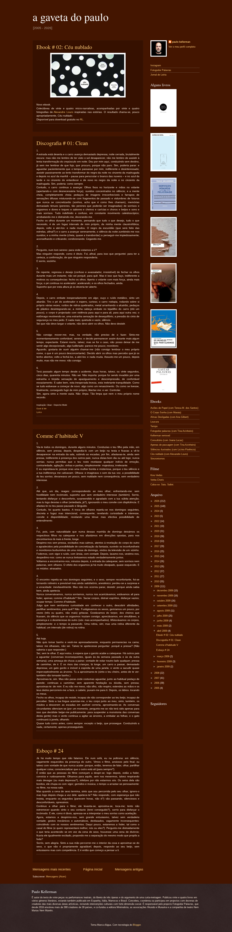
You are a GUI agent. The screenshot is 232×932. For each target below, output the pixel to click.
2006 (157, 683)
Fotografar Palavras (160, 70)
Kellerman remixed (160, 435)
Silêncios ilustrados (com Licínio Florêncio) (173, 449)
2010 (157, 581)
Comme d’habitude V (59, 435)
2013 (157, 566)
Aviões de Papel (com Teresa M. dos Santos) (174, 408)
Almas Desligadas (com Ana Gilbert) (169, 417)
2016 (157, 551)
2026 (157, 501)
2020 (157, 531)
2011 (157, 576)
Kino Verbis (156, 475)
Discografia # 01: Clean (62, 142)
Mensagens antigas (129, 869)
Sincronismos (157, 458)
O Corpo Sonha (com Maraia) (165, 412)
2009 (157, 586)
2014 (157, 561)
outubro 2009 (164, 600)
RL (81, 119)
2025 (157, 506)
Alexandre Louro (63, 112)
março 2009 (163, 656)
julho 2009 (162, 615)
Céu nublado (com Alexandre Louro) (169, 454)
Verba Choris (157, 479)
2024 (157, 511)
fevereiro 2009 (165, 661)
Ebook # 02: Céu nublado (64, 46)
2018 (157, 541)
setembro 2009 (165, 605)
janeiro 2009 (163, 666)
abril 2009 (162, 630)
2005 (157, 688)
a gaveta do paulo (71, 16)
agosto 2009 (164, 610)
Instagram (155, 65)
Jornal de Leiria (158, 74)
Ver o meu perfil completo (182, 46)
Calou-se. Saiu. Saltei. (162, 484)
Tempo (154, 426)
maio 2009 (163, 625)
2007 (157, 678)
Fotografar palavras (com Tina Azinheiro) (171, 431)
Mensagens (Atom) (56, 876)
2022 (157, 521)
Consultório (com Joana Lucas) (166, 440)
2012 (157, 571)
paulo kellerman (181, 41)
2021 (157, 526)
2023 (157, 516)
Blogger (137, 924)
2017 (157, 546)
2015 (157, 556)
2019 (157, 536)
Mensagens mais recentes (52, 869)
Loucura (154, 421)
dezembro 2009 (165, 590)
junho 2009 (163, 620)
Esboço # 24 (49, 750)
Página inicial (92, 869)
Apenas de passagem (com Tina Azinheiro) (173, 444)
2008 (157, 673)
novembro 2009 (165, 595)
